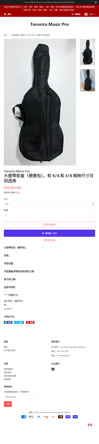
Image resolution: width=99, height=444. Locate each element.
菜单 (9, 14)
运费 (17, 192)
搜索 (5, 347)
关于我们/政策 (9, 350)
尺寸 (6, 199)
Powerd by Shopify (62, 412)
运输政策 (7, 379)
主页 (5, 35)
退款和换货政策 (10, 376)
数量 (6, 210)
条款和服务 (8, 369)
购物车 (78, 14)
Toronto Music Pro (49, 24)
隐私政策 (7, 372)
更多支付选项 (49, 240)
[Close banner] (96, 2)
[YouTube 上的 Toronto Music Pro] (52, 369)
